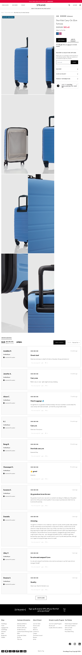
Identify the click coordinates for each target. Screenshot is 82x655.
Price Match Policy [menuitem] (69, 631)
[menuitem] (5, 5)
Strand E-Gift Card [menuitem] (21, 627)
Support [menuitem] (35, 627)
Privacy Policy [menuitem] (68, 629)
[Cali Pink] (60, 33)
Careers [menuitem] (35, 633)
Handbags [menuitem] (4, 623)
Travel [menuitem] (2, 625)
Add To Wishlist (73, 40)
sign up (69, 44)
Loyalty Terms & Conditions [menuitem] (55, 627)
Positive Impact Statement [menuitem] (71, 623)
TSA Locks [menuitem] (19, 639)
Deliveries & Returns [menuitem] (22, 623)
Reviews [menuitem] (35, 637)
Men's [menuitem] (2, 633)
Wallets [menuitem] (3, 637)
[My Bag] (80, 5)
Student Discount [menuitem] (21, 629)
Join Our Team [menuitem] (36, 623)
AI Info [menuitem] (34, 639)
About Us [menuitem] (35, 629)
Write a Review (59, 342)
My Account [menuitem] (52, 625)
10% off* (60, 44)
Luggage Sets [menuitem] (4, 627)
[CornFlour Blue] (57, 33)
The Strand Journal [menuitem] (37, 635)
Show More (41, 598)
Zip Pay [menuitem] (19, 637)
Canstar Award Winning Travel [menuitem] (24, 631)
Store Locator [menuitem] (36, 625)
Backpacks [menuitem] (4, 635)
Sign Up (64, 610)
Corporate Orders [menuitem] (21, 635)
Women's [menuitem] (3, 631)
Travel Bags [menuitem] (4, 629)
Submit (74, 62)
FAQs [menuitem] (18, 633)
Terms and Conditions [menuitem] (70, 625)
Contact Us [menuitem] (36, 631)
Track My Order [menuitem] (21, 625)
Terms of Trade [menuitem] (68, 627)
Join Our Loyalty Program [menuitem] (55, 623)
